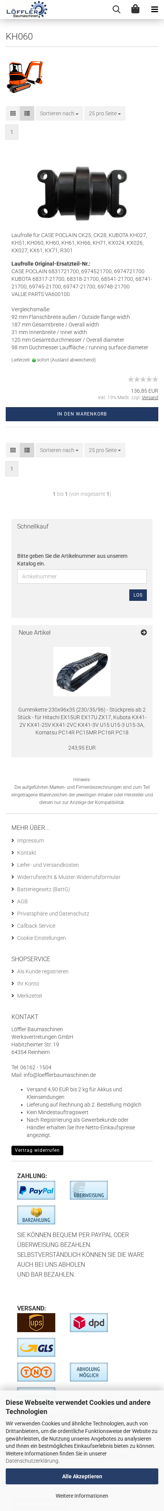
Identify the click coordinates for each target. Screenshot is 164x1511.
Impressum (30, 840)
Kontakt (26, 853)
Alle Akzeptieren (82, 1476)
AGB (22, 901)
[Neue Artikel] (144, 633)
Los (138, 595)
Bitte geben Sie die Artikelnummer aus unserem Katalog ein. (72, 560)
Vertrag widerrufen (37, 1150)
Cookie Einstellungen (41, 938)
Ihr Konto (28, 984)
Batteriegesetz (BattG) (43, 889)
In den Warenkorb (82, 414)
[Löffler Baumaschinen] (24, 9)
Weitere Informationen (82, 1496)
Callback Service (36, 926)
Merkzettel (29, 996)
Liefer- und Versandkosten (48, 865)
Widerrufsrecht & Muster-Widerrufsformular (69, 877)
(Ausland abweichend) (73, 360)
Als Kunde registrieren (43, 971)
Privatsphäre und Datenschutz (53, 914)
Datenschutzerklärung (32, 1461)
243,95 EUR (82, 748)
